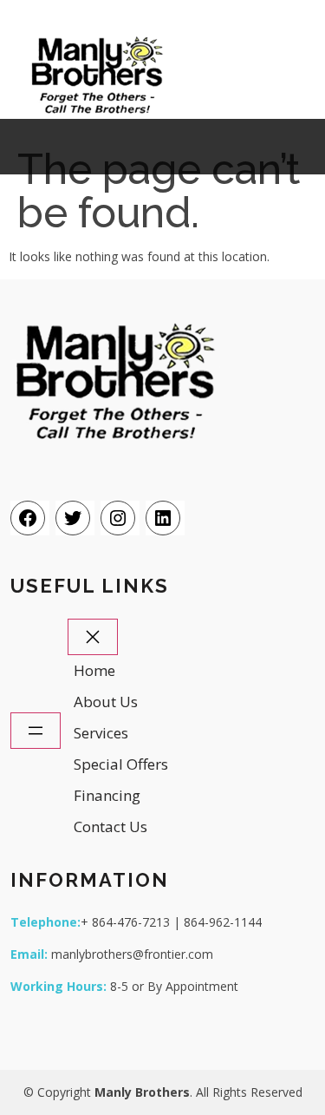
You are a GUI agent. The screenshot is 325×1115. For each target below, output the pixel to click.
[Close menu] (93, 637)
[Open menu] (35, 731)
